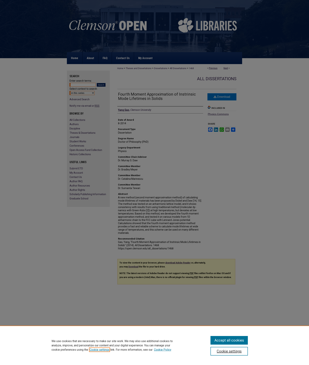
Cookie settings (99, 349)
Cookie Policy (162, 349)
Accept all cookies (229, 340)
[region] (154, 345)
